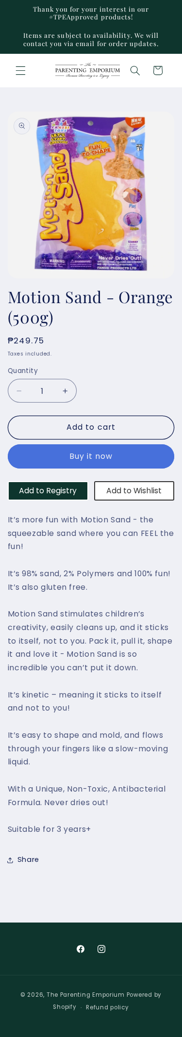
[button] (20, 70)
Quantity (23, 370)
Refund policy (107, 1007)
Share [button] (28, 859)
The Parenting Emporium (86, 995)
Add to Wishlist (134, 490)
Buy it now (91, 456)
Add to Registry (48, 490)
